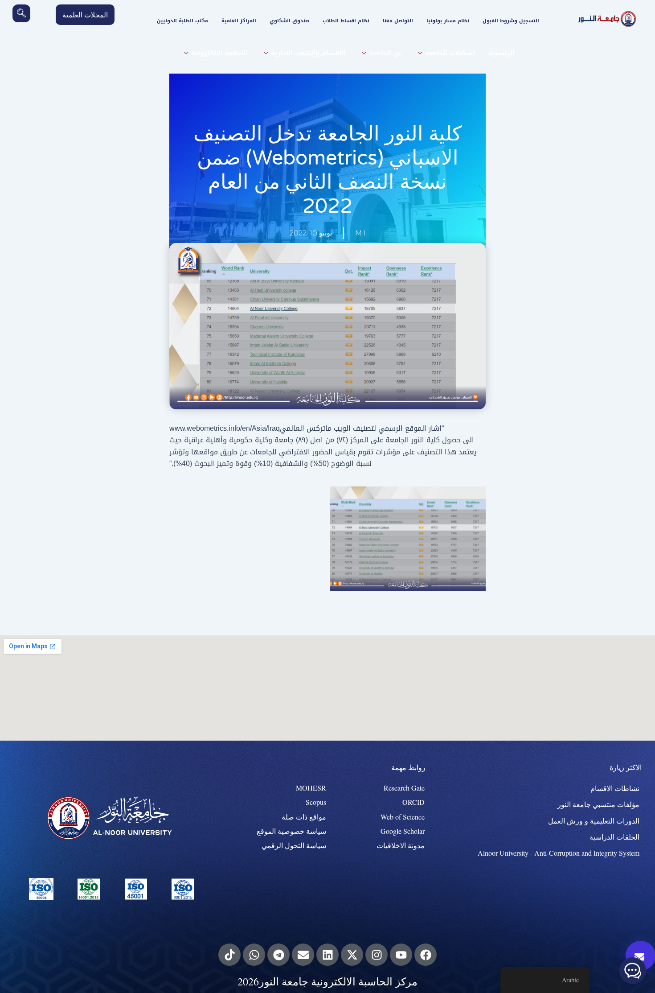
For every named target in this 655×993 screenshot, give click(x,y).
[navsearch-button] (21, 13)
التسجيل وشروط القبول (511, 20)
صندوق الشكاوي (289, 20)
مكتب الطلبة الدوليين (182, 20)
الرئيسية (502, 53)
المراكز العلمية (238, 20)
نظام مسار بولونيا (447, 20)
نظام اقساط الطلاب (346, 20)
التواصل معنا (398, 20)
